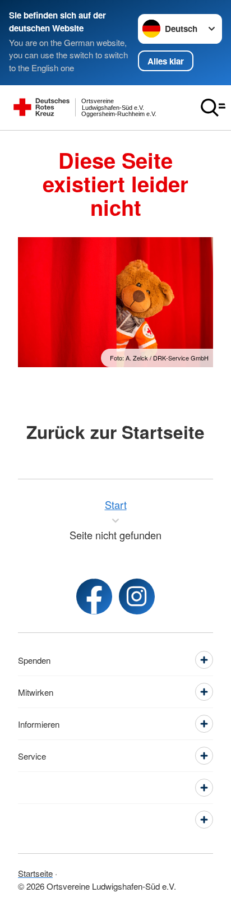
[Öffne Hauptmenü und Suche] (213, 107)
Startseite (35, 873)
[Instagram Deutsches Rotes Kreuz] (137, 596)
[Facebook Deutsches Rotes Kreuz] (94, 596)
